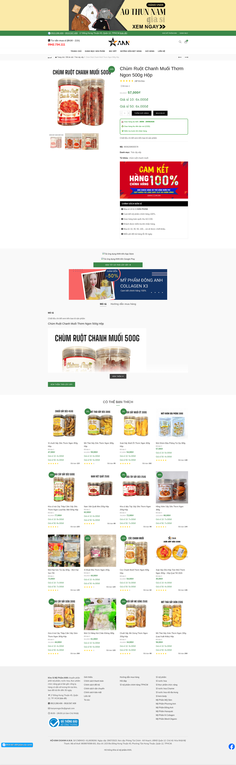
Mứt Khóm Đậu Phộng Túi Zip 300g (170, 443)
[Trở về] (50, 57)
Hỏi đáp (123, 681)
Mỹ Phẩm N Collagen (165, 715)
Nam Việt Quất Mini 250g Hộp (96, 506)
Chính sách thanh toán (94, 681)
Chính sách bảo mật (92, 692)
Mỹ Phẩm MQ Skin (164, 700)
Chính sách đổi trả (92, 685)
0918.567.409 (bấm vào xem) (18, 745)
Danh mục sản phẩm (95, 51)
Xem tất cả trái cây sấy (117, 265)
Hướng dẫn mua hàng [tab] (123, 304)
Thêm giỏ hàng (141, 113)
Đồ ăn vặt (69, 57)
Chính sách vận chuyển (94, 689)
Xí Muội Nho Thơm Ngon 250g (97, 570)
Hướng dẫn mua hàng (129, 677)
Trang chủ (76, 51)
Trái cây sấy (79, 57)
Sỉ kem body (161, 696)
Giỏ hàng (150, 51)
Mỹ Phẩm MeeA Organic (166, 719)
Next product (186, 57)
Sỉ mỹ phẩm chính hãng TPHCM (134, 685)
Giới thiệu (88, 677)
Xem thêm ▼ (118, 376)
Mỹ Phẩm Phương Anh (166, 704)
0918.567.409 (71, 33)
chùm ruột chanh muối (138, 158)
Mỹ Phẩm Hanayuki (164, 711)
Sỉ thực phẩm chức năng (166, 685)
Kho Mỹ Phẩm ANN (169, 33)
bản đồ (63, 698)
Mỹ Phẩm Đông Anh (164, 708)
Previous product (180, 57)
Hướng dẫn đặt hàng (131, 51)
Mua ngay (160, 113)
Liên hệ (161, 51)
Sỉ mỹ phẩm (161, 677)
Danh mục (184, 33)
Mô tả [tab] (103, 304)
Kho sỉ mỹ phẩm (120, 750)
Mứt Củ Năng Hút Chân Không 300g (99, 633)
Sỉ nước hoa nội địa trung (167, 692)
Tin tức (87, 700)
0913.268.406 (57, 33)
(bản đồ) (123, 33)
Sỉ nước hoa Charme (165, 689)
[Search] (180, 42)
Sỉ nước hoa (161, 681)
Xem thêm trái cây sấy (62, 384)
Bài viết (113, 51)
